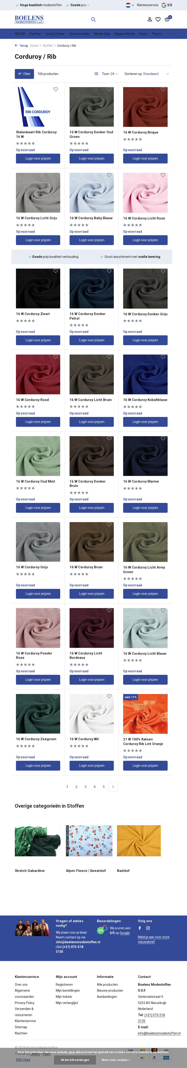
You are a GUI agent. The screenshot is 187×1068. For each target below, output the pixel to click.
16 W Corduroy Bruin (86, 567)
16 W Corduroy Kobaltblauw (145, 400)
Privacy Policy (24, 1003)
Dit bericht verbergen (75, 1060)
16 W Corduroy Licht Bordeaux (86, 655)
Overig (171, 34)
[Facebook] (140, 928)
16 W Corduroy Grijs (32, 567)
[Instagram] (148, 928)
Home (34, 45)
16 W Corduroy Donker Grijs (145, 314)
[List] (96, 74)
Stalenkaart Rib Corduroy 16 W (36, 134)
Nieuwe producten (110, 990)
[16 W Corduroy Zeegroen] (38, 714)
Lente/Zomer (55, 34)
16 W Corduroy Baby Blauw (91, 218)
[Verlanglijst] (158, 19)
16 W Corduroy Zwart (33, 314)
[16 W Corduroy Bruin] (92, 542)
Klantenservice (147, 5)
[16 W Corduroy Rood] (38, 374)
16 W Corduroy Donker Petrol (88, 316)
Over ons (21, 984)
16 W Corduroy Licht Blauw (144, 653)
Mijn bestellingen (68, 990)
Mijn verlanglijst (67, 1003)
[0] (165, 19)
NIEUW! (20, 34)
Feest (143, 34)
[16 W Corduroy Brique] (145, 107)
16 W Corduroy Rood (32, 400)
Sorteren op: (134, 74)
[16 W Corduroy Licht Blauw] (145, 628)
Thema (157, 34)
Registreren (64, 984)
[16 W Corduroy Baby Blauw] (92, 193)
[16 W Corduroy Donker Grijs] (145, 288)
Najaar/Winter (125, 34)
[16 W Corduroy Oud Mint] (38, 456)
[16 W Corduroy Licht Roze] (145, 193)
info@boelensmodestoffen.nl (159, 1033)
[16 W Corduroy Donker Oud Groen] (92, 107)
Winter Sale (102, 34)
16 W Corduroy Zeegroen (36, 739)
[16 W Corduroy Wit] (92, 714)
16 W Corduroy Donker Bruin (88, 483)
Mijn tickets (64, 997)
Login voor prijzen (38, 158)
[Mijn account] (150, 19)
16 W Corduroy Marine (141, 481)
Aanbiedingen (107, 997)
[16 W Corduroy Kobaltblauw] (145, 374)
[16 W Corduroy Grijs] (38, 542)
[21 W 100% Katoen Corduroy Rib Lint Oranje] (145, 714)
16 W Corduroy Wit (84, 739)
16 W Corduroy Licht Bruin (91, 400)
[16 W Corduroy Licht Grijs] (38, 193)
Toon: (106, 74)
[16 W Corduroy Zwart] (38, 288)
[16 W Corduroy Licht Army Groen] (145, 542)
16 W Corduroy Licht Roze (144, 218)
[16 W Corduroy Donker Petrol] (92, 288)
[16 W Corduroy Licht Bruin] (92, 374)
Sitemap (21, 1027)
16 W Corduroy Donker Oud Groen (91, 134)
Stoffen (35, 34)
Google (125, 933)
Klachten (21, 1033)
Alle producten (107, 984)
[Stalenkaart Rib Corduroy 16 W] (38, 107)
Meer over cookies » (116, 1060)
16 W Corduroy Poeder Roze (34, 655)
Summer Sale (79, 34)
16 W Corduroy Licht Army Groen (144, 569)
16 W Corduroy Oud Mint (35, 481)
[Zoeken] (93, 19)
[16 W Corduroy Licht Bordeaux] (92, 628)
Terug (23, 45)
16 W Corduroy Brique (140, 132)
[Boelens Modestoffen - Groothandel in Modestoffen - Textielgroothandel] (29, 19)
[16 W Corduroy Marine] (145, 456)
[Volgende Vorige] (112, 786)
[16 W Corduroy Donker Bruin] (92, 456)
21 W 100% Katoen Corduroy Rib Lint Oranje (143, 741)
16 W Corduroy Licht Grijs (36, 218)
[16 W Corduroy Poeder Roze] (38, 628)
